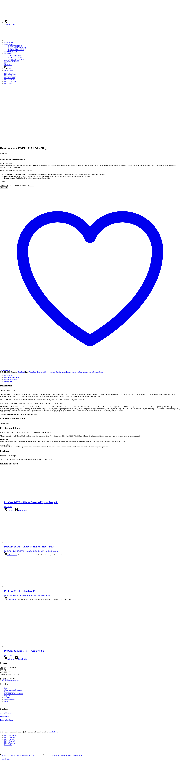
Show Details (22, 510)
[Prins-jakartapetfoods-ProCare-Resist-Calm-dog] (5, 143)
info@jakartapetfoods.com (10, 680)
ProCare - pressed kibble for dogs (88, 372)
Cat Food (7, 697)
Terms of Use (4, 716)
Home (6, 688)
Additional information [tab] (11, 377)
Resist (101, 372)
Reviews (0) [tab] (8, 381)
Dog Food (21, 372)
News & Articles (9, 699)
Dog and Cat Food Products (13, 694)
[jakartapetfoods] (15, 37)
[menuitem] (92, 40)
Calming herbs (60, 372)
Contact (6, 701)
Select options (12, 555)
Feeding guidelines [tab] (10, 379)
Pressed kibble (71, 372)
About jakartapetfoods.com (13, 690)
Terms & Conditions (6, 720)
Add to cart (4, 187)
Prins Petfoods (9, 692)
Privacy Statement (6, 713)
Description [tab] (8, 375)
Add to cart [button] (11, 510)
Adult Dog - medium (48, 372)
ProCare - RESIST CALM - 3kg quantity (13, 185)
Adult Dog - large (35, 372)
